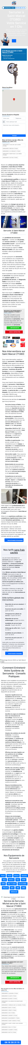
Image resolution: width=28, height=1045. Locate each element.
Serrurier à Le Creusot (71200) (11, 151)
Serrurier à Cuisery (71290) (9, 1029)
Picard (9, 875)
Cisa (18, 879)
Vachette (24, 875)
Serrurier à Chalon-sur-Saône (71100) (12, 145)
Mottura (11, 879)
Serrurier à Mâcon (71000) (10, 148)
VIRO (23, 888)
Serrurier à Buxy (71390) (9, 1007)
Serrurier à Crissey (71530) (9, 1015)
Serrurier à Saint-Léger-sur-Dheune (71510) (12, 1024)
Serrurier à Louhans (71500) (10, 993)
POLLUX (5, 888)
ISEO (12, 888)
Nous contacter (14, 332)
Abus (4, 879)
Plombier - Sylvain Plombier (20, 1039)
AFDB (23, 879)
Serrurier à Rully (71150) (9, 1027)
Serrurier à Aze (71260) (8, 1012)
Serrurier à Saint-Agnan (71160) (11, 1020)
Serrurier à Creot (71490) (9, 1010)
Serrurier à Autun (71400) (10, 157)
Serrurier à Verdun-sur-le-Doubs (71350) (14, 1005)
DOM (3, 883)
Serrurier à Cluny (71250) (9, 996)
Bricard (16, 875)
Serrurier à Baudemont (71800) (10, 1018)
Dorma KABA (22, 883)
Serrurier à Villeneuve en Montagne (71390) (12, 1002)
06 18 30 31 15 (20, 8)
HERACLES (14, 892)
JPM (18, 888)
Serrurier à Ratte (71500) (9, 1032)
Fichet (3, 875)
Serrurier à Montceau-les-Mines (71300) (12, 154)
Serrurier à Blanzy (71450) (9, 998)
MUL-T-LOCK (12, 883)
